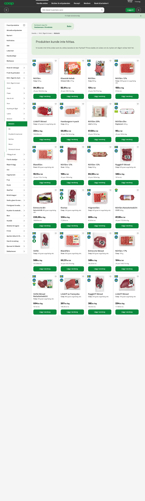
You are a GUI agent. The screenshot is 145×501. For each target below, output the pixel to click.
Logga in (130, 10)
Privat (130, 2)
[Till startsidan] (9, 3)
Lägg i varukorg (44, 96)
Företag (137, 2)
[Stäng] (140, 16)
